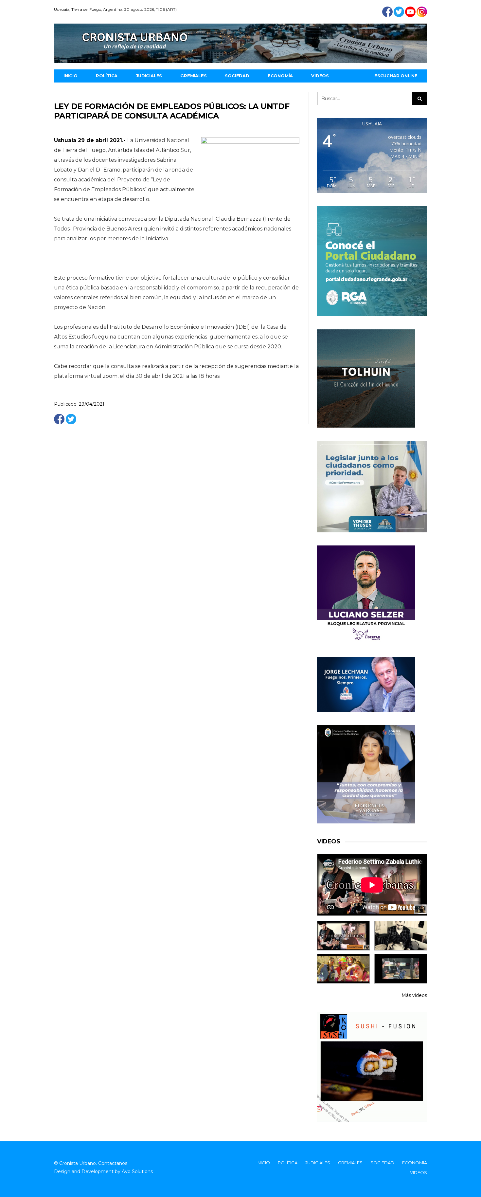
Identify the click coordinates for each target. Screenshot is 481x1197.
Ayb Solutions (137, 1171)
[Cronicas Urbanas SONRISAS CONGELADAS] (343, 969)
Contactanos (112, 1163)
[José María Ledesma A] (400, 969)
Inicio (70, 75)
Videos (320, 75)
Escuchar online (396, 75)
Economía (280, 75)
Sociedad (237, 75)
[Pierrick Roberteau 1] (400, 935)
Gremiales (193, 75)
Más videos (414, 995)
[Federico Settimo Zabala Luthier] (343, 935)
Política (106, 75)
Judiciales (149, 75)
